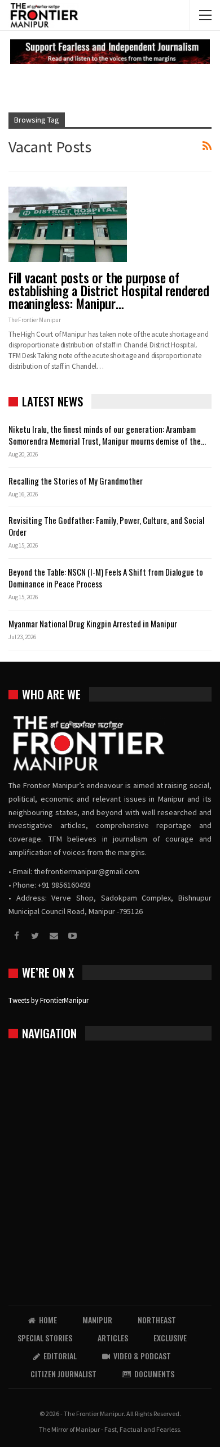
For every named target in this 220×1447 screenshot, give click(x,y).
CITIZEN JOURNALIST (63, 1374)
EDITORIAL (60, 1356)
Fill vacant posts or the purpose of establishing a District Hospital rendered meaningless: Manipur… (108, 290)
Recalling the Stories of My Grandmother (76, 480)
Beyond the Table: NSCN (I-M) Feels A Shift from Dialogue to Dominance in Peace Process (105, 578)
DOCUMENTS (154, 1374)
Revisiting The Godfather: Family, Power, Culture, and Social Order (106, 526)
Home (48, 1320)
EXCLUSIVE (170, 1338)
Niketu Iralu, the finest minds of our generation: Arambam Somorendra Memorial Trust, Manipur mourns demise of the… (107, 435)
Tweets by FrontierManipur (48, 1000)
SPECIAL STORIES (44, 1338)
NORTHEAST (157, 1320)
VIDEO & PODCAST (142, 1356)
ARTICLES (113, 1338)
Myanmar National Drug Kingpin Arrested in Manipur (92, 623)
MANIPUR (97, 1320)
